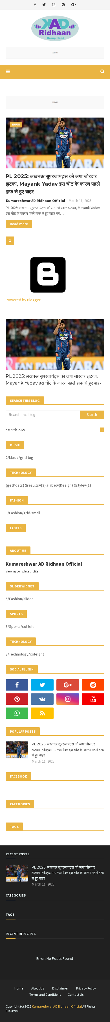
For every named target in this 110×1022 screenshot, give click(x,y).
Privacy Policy (86, 988)
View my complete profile (22, 571)
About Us (37, 988)
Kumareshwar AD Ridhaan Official (35, 200)
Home (18, 988)
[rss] (42, 713)
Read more (19, 224)
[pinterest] (63, 5)
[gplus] (74, 5)
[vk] (42, 699)
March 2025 (55, 430)
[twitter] (44, 5)
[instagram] (54, 5)
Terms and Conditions (45, 994)
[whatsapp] (17, 713)
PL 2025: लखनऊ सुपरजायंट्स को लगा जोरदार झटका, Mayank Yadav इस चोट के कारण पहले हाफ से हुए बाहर (53, 184)
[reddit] (93, 685)
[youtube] (93, 699)
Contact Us (75, 994)
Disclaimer (60, 988)
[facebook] (34, 5)
